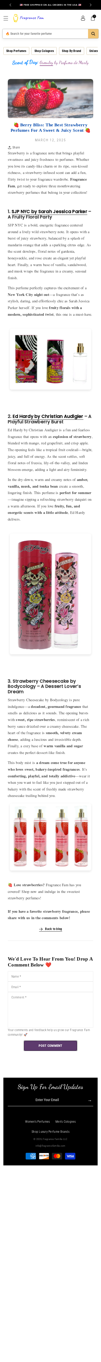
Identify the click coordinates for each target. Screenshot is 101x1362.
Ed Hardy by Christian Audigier (48, 416)
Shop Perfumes (16, 51)
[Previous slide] (10, 5)
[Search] (93, 33)
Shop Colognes (44, 51)
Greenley (46, 62)
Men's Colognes (65, 1121)
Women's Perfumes (37, 1121)
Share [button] (16, 147)
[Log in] (83, 18)
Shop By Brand (71, 51)
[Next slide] (91, 5)
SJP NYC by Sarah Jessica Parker (49, 211)
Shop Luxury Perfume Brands (50, 1131)
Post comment (50, 1046)
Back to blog (53, 929)
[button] (7, 18)
